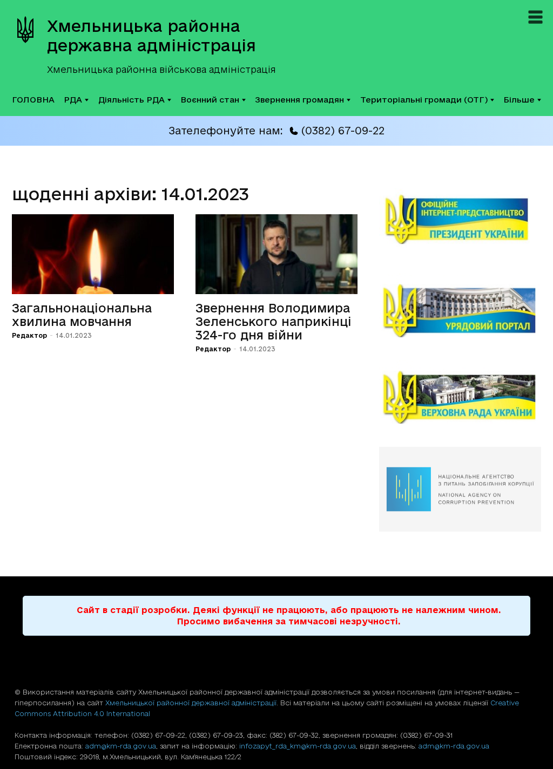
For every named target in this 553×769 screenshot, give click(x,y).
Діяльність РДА (131, 99)
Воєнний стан (209, 99)
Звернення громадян (299, 99)
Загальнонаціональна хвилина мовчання (82, 314)
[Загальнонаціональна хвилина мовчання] (93, 254)
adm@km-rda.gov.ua (120, 746)
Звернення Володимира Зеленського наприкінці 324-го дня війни (273, 321)
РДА (73, 99)
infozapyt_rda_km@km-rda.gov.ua (297, 746)
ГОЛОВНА (33, 99)
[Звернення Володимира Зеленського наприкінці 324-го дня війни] (276, 254)
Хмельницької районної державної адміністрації (190, 702)
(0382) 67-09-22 (343, 131)
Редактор (29, 335)
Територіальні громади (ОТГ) (424, 99)
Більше (519, 99)
